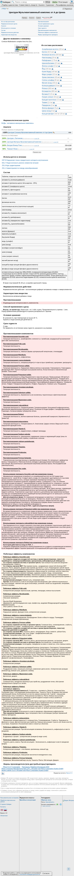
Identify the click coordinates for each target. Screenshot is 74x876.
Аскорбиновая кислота (50, 49)
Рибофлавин (46, 60)
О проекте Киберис (5, 804)
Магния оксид (47, 83)
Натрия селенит (47, 97)
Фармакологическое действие (10, 32)
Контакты (3, 807)
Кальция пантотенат (49, 99)
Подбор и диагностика (10, 5)
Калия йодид (46, 71)
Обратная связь (46, 800)
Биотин (44, 52)
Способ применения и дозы (46, 24)
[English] (1, 810)
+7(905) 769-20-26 (46, 806)
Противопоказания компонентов (47, 30)
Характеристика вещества (9, 34)
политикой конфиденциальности (29, 874)
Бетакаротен (46, 91)
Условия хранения (43, 26)
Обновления (4, 815)
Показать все (37, 152)
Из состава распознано (8, 21)
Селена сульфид (48, 80)
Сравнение (50, 5)
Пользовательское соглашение (9, 797)
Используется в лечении (8, 28)
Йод (43, 69)
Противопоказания (43, 21)
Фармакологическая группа (9, 24)
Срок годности (42, 28)
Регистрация (63, 2)
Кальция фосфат (48, 113)
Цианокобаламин (48, 63)
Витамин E (46, 94)
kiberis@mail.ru (49, 802)
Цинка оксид (46, 111)
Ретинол (45, 88)
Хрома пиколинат (48, 77)
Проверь (24, 17)
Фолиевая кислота (48, 55)
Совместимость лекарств (28, 5)
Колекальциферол (48, 85)
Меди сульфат (47, 74)
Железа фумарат (48, 108)
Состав (3, 30)
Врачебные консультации (28, 800)
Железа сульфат (48, 66)
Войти (55, 2)
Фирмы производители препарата (48, 34)
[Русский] (5, 810)
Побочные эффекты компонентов (48, 32)
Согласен (46, 873)
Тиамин (44, 102)
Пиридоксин (46, 105)
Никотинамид (47, 57)
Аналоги (42, 5)
